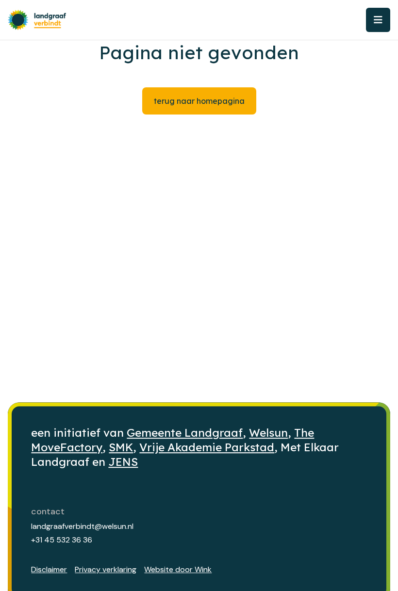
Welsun (268, 433)
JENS (123, 462)
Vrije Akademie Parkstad (206, 447)
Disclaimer (49, 569)
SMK (121, 447)
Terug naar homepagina (199, 101)
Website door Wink (178, 569)
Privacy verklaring (105, 569)
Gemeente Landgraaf (185, 433)
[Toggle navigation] (378, 20)
